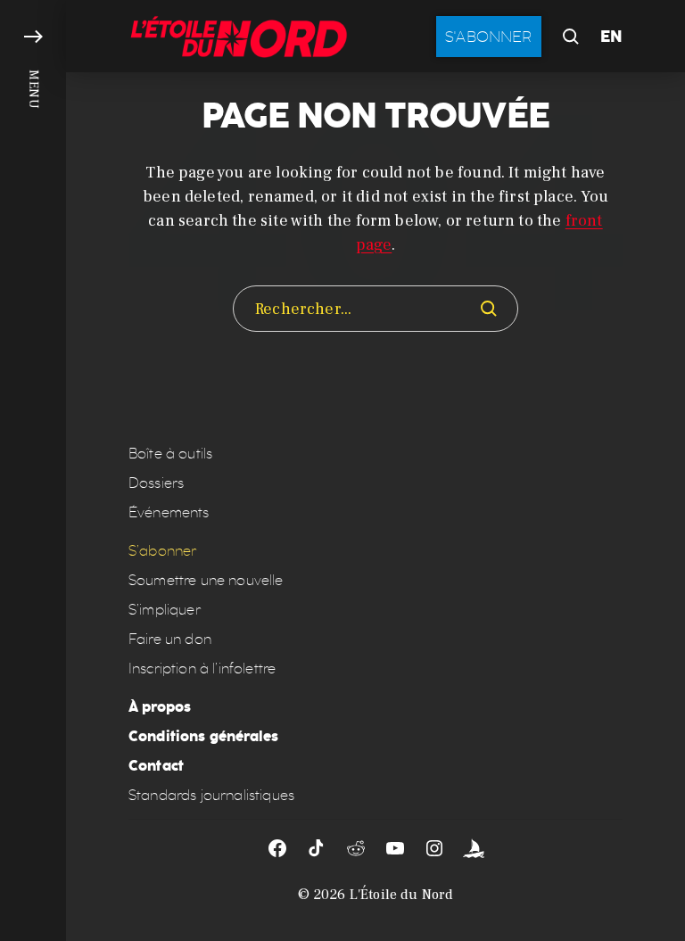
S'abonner (488, 36)
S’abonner (162, 550)
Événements (169, 512)
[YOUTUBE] (395, 848)
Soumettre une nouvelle (206, 580)
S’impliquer (164, 609)
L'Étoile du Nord (402, 895)
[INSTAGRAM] (434, 848)
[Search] (488, 308)
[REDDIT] (356, 848)
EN (611, 36)
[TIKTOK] (316, 848)
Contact (156, 765)
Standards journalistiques (211, 795)
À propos (159, 707)
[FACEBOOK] (277, 848)
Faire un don (169, 639)
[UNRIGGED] (473, 848)
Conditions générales (203, 736)
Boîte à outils (170, 453)
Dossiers (156, 483)
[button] (33, 470)
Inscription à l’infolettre (202, 668)
